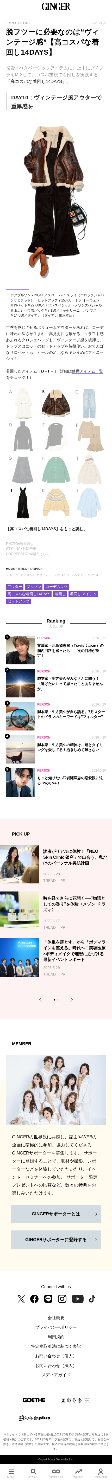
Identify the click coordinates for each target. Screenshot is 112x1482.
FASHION (36, 568)
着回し (60, 594)
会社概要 (56, 1317)
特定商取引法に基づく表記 (56, 1346)
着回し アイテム (83, 594)
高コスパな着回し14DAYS (29, 594)
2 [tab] (58, 1000)
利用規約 (56, 1337)
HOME (10, 568)
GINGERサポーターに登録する (56, 1239)
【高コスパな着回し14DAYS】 (33, 529)
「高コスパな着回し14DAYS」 (36, 81)
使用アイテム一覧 (87, 371)
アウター (15, 587)
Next (70, 1000)
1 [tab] (55, 1000)
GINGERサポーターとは (56, 1213)
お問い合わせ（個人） (56, 1355)
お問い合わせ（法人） (56, 1365)
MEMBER (101, 1477)
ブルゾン (34, 587)
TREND (22, 568)
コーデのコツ (56, 587)
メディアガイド (56, 1374)
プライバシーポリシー (56, 1327)
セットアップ (18, 601)
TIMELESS (56, 1477)
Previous (41, 1000)
